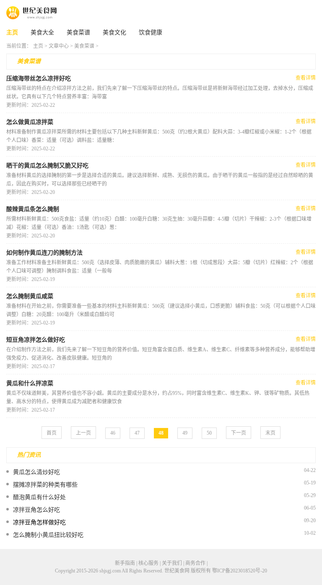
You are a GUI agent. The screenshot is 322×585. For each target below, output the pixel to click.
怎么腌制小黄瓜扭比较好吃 (48, 535)
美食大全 (42, 32)
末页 (270, 433)
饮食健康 (150, 32)
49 (184, 433)
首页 (52, 433)
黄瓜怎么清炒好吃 (36, 472)
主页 (12, 32)
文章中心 (59, 46)
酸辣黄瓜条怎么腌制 (32, 209)
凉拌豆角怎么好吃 (36, 510)
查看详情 (306, 78)
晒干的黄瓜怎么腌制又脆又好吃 (47, 165)
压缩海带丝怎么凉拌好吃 (38, 78)
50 (209, 433)
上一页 (83, 433)
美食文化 (114, 32)
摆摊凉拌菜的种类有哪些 (45, 485)
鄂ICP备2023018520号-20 (239, 571)
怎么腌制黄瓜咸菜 (29, 296)
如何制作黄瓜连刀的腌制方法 (44, 253)
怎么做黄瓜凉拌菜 (29, 122)
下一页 (238, 433)
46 (112, 433)
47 (137, 433)
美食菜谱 (78, 32)
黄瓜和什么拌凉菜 (29, 383)
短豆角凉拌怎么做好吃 (35, 340)
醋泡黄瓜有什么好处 (39, 497)
